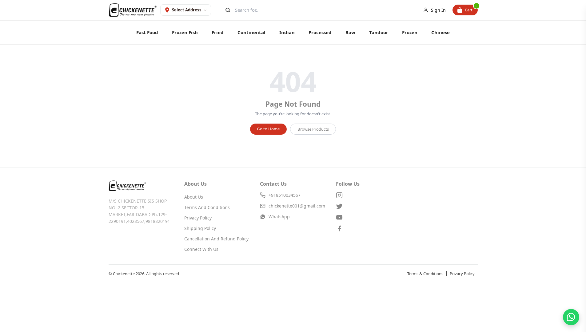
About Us (193, 197)
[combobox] (322, 10)
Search (227, 10)
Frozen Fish (185, 32)
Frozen (409, 32)
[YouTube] (369, 217)
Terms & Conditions (425, 273)
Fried (218, 32)
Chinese (440, 32)
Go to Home (268, 129)
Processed (320, 32)
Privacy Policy (198, 218)
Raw (350, 32)
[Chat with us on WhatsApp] (571, 317)
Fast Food (147, 32)
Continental (251, 32)
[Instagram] (369, 195)
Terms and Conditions (207, 207)
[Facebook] (369, 228)
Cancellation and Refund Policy (216, 239)
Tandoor (378, 32)
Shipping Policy (200, 228)
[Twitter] (369, 206)
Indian (287, 32)
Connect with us (201, 249)
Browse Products (313, 129)
